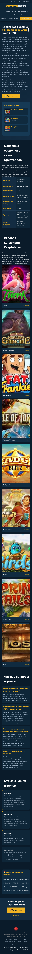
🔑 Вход (16, 915)
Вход (19, 1)
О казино (7, 11)
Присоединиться (26, 18)
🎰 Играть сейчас (11, 96)
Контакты (3, 18)
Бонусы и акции (23, 11)
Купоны (14, 11)
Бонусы (23, 939)
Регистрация (26, 1)
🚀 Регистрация (16, 910)
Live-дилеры (25, 15)
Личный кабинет (13, 18)
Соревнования (7, 15)
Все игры (16, 15)
